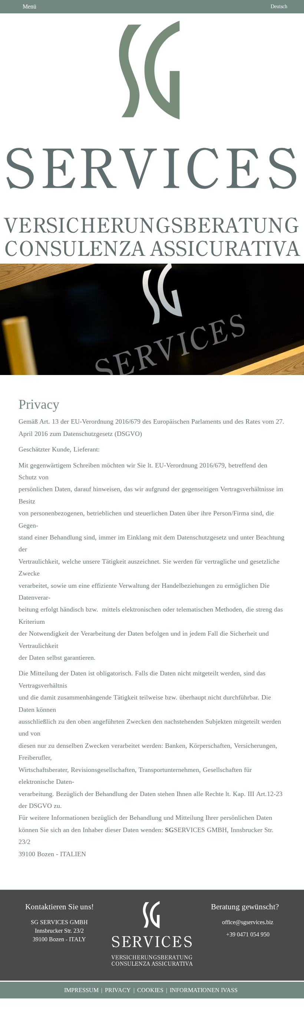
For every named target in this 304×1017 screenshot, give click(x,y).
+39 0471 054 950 (248, 934)
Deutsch (278, 6)
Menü (28, 6)
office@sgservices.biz (247, 922)
